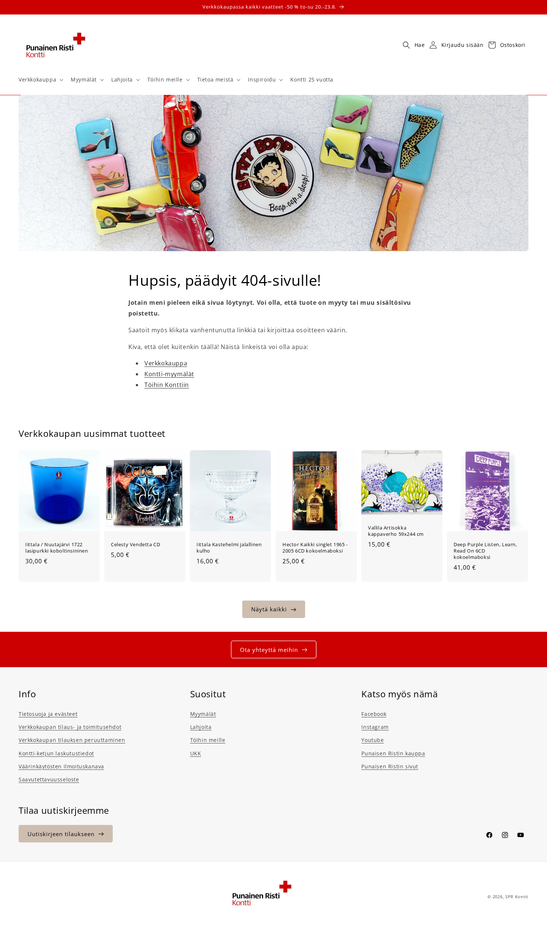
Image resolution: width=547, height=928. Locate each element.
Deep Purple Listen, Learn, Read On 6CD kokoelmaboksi (485, 550)
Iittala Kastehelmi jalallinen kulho (229, 547)
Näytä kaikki (269, 609)
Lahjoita (201, 726)
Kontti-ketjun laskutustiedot (56, 753)
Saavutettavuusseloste (49, 779)
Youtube (372, 740)
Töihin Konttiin (166, 385)
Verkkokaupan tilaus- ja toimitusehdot (70, 726)
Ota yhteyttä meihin (269, 649)
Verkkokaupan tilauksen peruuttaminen (72, 740)
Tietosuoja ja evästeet (48, 713)
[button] (40, 79)
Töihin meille (207, 740)
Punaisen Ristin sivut (389, 766)
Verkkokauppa (165, 363)
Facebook (373, 713)
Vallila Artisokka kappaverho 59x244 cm (396, 531)
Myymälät (203, 713)
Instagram (374, 726)
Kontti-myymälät (169, 374)
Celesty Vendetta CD (135, 544)
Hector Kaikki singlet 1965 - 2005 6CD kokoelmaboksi (315, 547)
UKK (195, 753)
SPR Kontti (516, 896)
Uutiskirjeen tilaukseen (61, 834)
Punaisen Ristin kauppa (393, 753)
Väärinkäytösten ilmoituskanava (61, 766)
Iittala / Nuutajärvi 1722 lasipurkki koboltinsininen (56, 547)
